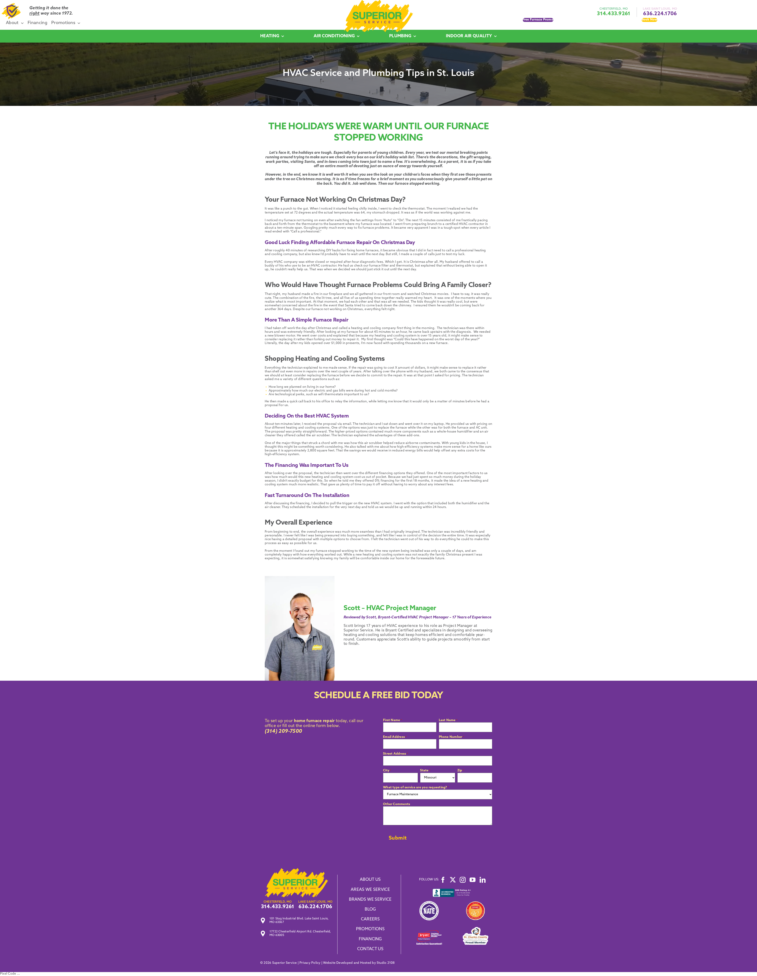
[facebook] (443, 880)
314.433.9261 (613, 14)
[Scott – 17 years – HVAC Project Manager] (296, 869)
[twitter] (453, 880)
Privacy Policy (309, 963)
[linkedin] (483, 880)
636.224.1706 (660, 14)
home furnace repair (314, 721)
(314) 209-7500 (283, 731)
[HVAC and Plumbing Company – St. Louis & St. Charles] (378, 1)
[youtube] (472, 880)
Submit (398, 838)
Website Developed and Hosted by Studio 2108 (359, 963)
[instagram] (463, 880)
